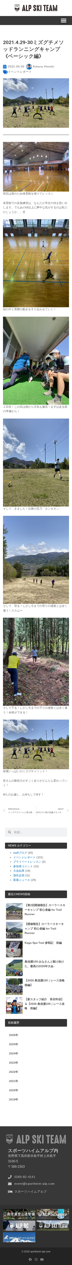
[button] (63, 20)
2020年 (13, 1090)
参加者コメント (23, 866)
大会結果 (18, 870)
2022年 (13, 1071)
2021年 (13, 1081)
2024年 (13, 1053)
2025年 (13, 1044)
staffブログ (20, 852)
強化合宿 (18, 875)
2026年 (13, 1035)
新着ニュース (21, 879)
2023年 (13, 1062)
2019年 (13, 1099)
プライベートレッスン (27, 861)
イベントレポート (20, 71)
